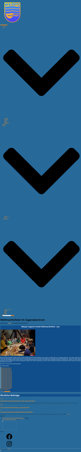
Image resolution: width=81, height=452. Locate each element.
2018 (5, 391)
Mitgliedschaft (6, 122)
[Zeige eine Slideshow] (4, 389)
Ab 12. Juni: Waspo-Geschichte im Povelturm (9, 419)
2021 (1, 409)
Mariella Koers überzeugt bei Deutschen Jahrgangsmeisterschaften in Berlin (13, 418)
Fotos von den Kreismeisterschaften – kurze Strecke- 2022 (14, 407)
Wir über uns (6, 118)
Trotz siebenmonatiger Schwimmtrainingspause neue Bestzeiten (16, 412)
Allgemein (7, 391)
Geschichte (5, 310)
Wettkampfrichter (6, 123)
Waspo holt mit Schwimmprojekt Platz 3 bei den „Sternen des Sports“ (17, 401)
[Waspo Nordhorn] (12, 24)
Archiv (5, 217)
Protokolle (5, 311)
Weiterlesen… (2, 403)
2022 (1, 405)
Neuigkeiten (4, 26)
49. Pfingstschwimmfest (7, 309)
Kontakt (3, 314)
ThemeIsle (9, 449)
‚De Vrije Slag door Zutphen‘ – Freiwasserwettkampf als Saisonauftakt (12, 417)
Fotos (9, 391)
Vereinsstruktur (6, 119)
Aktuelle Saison (6, 216)
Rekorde (5, 313)
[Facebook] (9, 439)
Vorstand (5, 120)
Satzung (5, 121)
